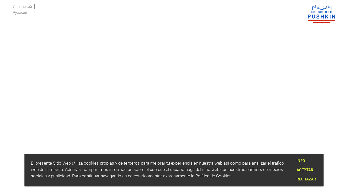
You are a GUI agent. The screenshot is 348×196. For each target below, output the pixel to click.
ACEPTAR (305, 170)
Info (301, 160)
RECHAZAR (306, 179)
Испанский (22, 6)
